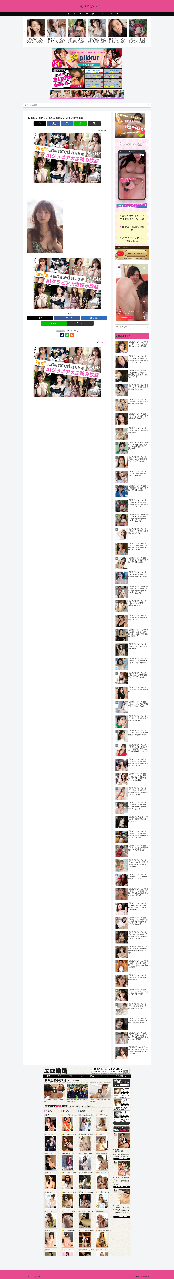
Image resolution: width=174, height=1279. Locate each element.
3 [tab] (90, 48)
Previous (25, 32)
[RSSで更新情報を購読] (72, 335)
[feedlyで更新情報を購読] (67, 335)
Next (149, 32)
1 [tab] (84, 48)
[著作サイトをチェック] (62, 335)
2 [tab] (87, 48)
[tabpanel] (36, 31)
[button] (149, 105)
